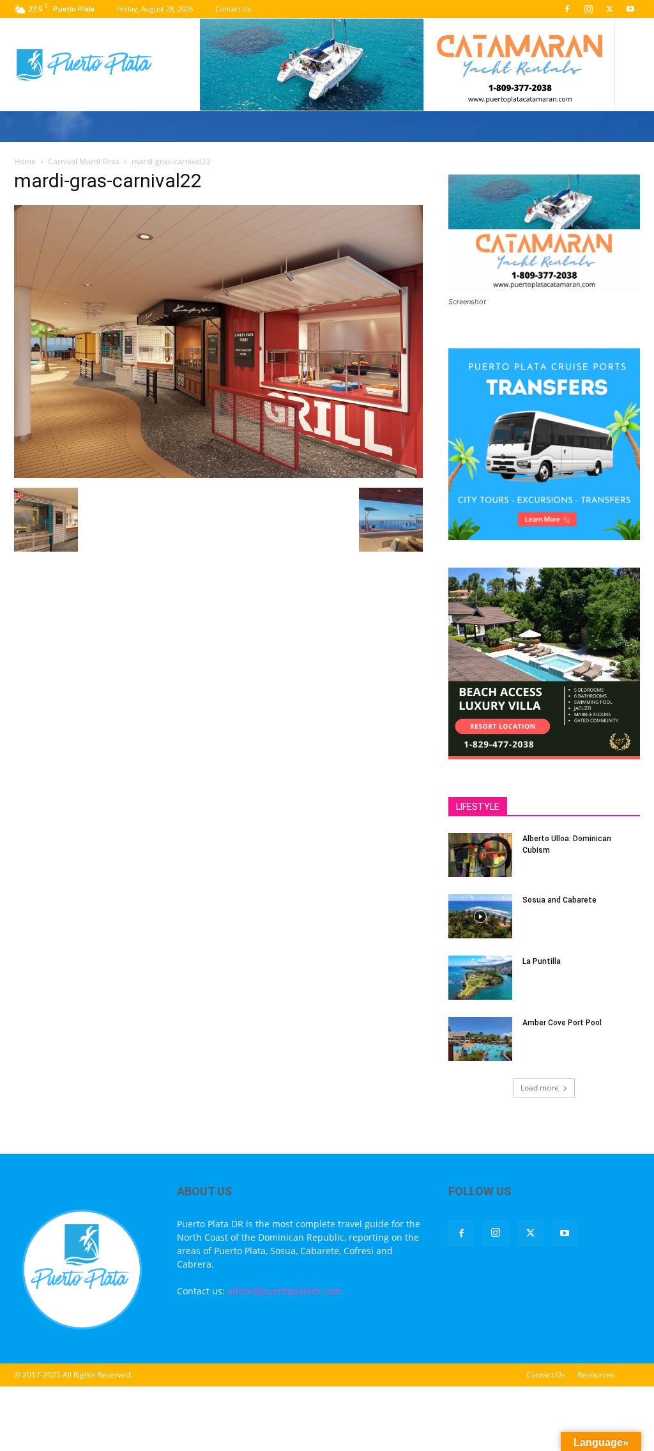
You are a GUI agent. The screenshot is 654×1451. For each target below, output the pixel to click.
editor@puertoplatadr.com (284, 1291)
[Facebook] (567, 9)
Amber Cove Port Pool (562, 1022)
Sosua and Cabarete (559, 900)
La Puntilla (541, 961)
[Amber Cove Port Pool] (480, 1039)
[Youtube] (630, 9)
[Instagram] (588, 9)
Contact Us (233, 8)
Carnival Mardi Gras (83, 161)
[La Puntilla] (480, 978)
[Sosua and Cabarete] (480, 916)
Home (25, 161)
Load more (540, 1087)
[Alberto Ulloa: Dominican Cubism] (480, 855)
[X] (609, 9)
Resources (595, 1374)
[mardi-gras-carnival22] (218, 474)
